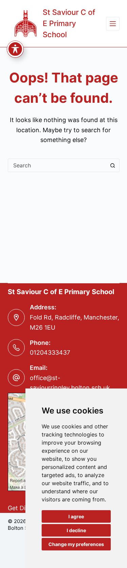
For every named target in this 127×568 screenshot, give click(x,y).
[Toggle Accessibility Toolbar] (15, 49)
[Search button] (112, 165)
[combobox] (57, 165)
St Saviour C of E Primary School (69, 23)
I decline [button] (76, 530)
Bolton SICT (22, 528)
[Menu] (113, 23)
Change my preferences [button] (76, 544)
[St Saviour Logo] (26, 23)
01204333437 (50, 352)
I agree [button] (76, 516)
